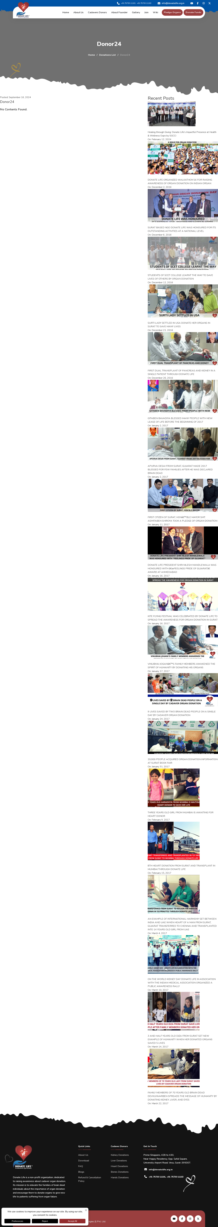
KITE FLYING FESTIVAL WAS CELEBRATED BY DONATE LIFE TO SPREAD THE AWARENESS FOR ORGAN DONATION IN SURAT (183, 618)
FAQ (80, 1166)
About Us (83, 1155)
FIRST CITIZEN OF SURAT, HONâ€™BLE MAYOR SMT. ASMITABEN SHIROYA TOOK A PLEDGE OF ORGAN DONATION (182, 519)
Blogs (81, 1172)
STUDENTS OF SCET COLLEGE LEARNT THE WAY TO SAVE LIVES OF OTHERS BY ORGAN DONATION (180, 277)
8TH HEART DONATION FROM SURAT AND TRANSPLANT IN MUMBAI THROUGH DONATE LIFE (181, 867)
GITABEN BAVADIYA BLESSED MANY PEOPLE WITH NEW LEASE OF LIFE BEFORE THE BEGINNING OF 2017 (180, 420)
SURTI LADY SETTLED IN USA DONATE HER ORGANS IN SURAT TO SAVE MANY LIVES (179, 324)
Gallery (136, 12)
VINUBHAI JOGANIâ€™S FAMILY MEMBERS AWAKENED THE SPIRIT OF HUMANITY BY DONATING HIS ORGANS (181, 665)
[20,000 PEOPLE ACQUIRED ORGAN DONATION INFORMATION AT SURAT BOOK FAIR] (183, 737)
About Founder (119, 12)
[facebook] (197, 3)
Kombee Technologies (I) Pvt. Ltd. (89, 1221)
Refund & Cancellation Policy (89, 1179)
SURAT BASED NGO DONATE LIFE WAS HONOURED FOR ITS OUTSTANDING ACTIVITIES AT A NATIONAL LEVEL (182, 229)
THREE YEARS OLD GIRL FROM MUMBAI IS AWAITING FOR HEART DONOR (180, 814)
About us (78, 12)
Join (146, 12)
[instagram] (203, 3)
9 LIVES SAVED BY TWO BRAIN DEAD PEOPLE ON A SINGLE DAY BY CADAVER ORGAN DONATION (182, 713)
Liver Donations (119, 1160)
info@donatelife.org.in (173, 3)
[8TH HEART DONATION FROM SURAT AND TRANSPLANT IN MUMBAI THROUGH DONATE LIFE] (174, 841)
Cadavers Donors (97, 12)
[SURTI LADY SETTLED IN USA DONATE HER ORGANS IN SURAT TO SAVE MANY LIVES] (183, 300)
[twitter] (191, 3)
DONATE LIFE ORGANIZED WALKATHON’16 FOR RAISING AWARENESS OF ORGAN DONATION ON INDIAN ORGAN (180, 181)
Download (83, 1160)
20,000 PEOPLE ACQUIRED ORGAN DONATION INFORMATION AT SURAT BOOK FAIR (183, 761)
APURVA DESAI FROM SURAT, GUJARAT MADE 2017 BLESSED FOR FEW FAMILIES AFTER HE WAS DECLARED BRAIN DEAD (180, 469)
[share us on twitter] (198, 1218)
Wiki (155, 12)
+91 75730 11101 (128, 3)
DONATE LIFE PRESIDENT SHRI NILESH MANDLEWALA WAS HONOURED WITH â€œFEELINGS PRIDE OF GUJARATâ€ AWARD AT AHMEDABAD (182, 568)
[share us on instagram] (190, 1218)
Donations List (107, 55)
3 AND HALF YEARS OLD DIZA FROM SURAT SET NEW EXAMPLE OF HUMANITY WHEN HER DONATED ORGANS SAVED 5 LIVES (180, 1039)
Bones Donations (120, 1172)
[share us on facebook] (182, 1218)
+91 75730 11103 (144, 3)
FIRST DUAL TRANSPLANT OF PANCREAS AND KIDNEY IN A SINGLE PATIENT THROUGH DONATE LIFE (181, 372)
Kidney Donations (120, 1155)
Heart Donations (119, 1166)
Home (65, 12)
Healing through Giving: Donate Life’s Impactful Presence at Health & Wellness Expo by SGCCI (182, 134)
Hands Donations (120, 1177)
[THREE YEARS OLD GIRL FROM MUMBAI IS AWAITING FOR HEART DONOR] (174, 788)
